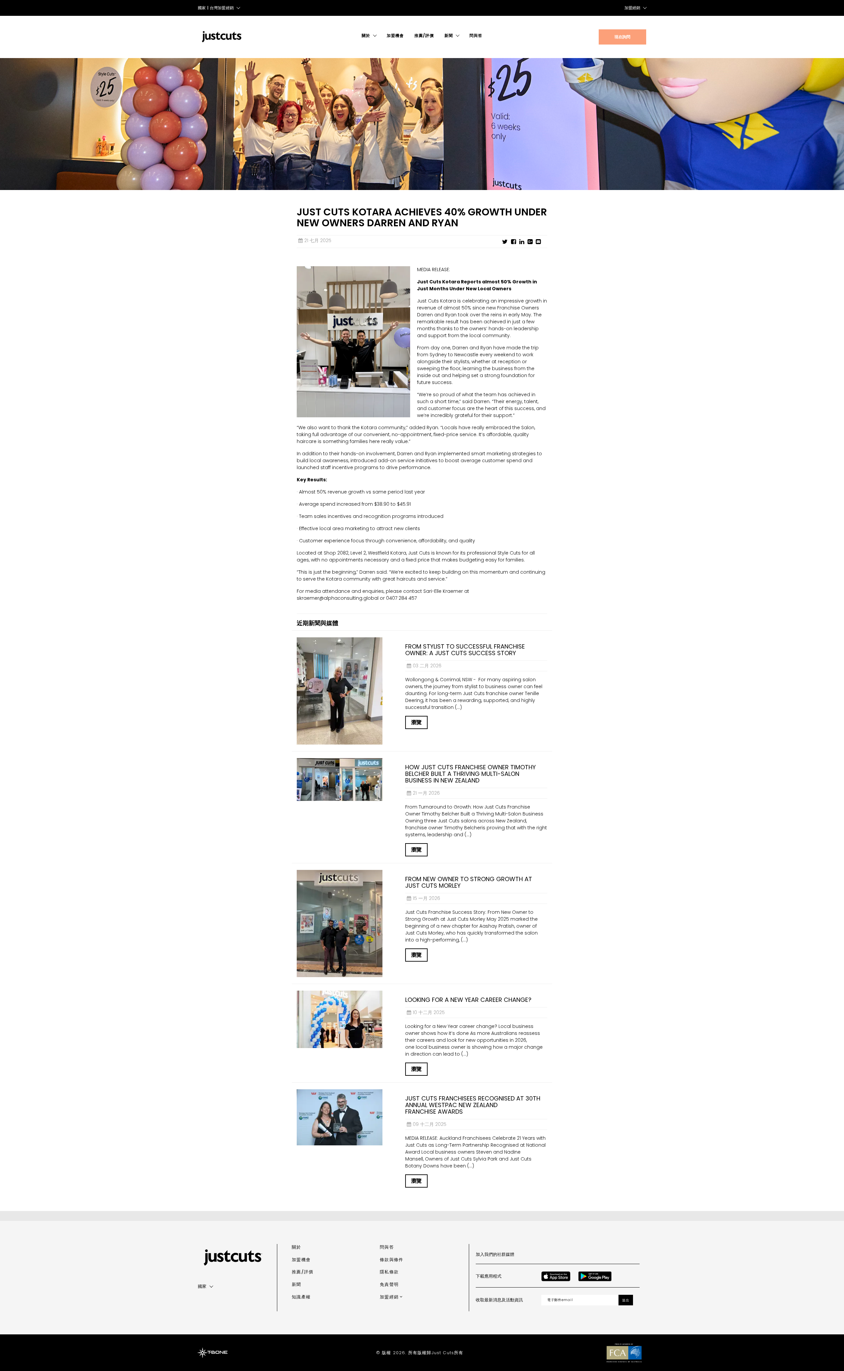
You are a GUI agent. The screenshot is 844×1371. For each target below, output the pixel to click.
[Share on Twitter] (505, 242)
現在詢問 (622, 37)
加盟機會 (395, 35)
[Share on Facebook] (513, 242)
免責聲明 (389, 1284)
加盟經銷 (632, 8)
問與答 (475, 35)
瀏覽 (416, 722)
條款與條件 (391, 1260)
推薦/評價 (424, 35)
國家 (202, 1286)
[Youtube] (588, 1254)
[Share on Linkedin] (521, 242)
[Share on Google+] (530, 242)
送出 (625, 1300)
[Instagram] (559, 1254)
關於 (366, 35)
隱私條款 (389, 1272)
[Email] (538, 242)
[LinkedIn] (602, 1254)
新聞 (448, 35)
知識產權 (301, 1297)
